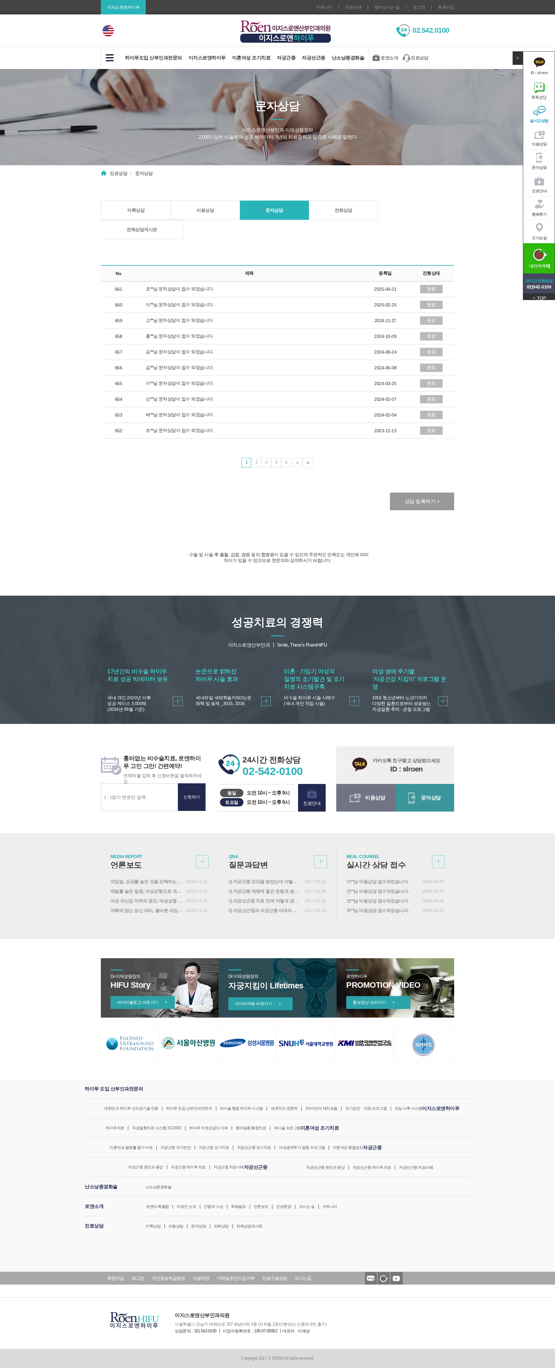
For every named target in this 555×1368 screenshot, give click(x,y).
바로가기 (177, 701)
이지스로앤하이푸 (207, 57)
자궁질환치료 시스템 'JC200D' (156, 1128)
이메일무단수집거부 (235, 1278)
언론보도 (261, 1206)
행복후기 (539, 214)
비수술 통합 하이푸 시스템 (241, 1108)
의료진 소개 (186, 1206)
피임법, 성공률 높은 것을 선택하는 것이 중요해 (146, 881)
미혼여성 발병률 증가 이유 (131, 1147)
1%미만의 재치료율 (321, 1108)
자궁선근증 (313, 57)
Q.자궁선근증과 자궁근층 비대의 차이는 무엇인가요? (265, 910)
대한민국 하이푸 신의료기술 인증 (131, 1108)
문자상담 (539, 167)
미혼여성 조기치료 (251, 57)
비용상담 (539, 144)
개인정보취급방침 (168, 1278)
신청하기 (191, 797)
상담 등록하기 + (422, 501)
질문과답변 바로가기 (320, 861)
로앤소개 (389, 57)
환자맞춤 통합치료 (251, 1128)
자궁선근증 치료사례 (416, 1167)
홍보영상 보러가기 (374, 1002)
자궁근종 (286, 57)
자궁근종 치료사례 (229, 1167)
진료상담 (419, 57)
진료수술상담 (274, 1278)
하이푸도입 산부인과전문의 (153, 57)
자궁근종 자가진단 (176, 1147)
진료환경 (283, 1206)
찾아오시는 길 (387, 7)
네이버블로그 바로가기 (142, 1002)
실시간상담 (539, 120)
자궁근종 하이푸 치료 (188, 1167)
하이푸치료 (115, 1128)
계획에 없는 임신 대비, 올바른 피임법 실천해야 (146, 910)
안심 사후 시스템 (408, 1108)
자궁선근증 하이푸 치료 (372, 1167)
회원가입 (446, 7)
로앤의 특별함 (157, 1206)
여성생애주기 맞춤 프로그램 (302, 1147)
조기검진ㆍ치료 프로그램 (366, 1108)
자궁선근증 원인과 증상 (325, 1167)
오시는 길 (307, 1206)
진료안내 (353, 7)
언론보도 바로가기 (202, 861)
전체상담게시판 (142, 229)
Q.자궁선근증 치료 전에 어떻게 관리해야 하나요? (265, 900)
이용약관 (201, 1278)
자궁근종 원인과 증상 (145, 1167)
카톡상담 (136, 210)
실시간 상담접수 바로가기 (438, 861)
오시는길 (539, 238)
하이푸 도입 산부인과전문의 (189, 1108)
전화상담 (343, 210)
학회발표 (238, 1206)
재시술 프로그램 (287, 1128)
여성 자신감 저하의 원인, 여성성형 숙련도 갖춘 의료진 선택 (146, 900)
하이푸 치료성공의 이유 (208, 1128)
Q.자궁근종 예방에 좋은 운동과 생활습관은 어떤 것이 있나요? (265, 891)
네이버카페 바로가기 (258, 1003)
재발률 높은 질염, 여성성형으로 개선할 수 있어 (146, 891)
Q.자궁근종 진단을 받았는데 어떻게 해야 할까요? (265, 881)
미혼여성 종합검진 (348, 1147)
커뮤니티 (324, 7)
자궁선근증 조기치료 (254, 1147)
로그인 (419, 7)
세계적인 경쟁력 (284, 1108)
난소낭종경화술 (348, 57)
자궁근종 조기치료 (214, 1147)
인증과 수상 (213, 1206)
